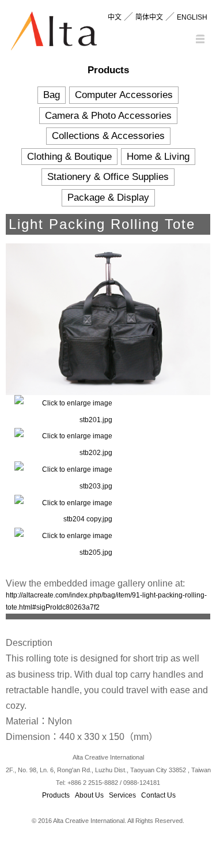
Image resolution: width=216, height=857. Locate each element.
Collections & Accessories (108, 135)
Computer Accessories (124, 94)
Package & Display (108, 197)
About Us (89, 795)
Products (56, 795)
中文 (115, 17)
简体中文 (149, 17)
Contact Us (158, 795)
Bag (51, 94)
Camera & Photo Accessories (108, 115)
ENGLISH (192, 17)
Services (122, 795)
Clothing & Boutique (69, 156)
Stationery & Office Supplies (108, 176)
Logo (54, 33)
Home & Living (158, 156)
